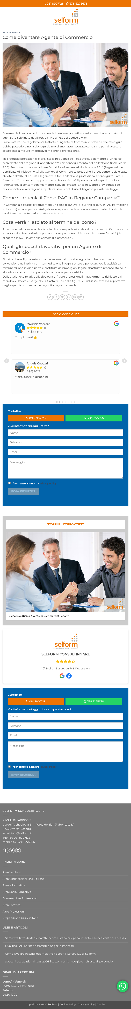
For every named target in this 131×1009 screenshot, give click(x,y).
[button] (5, 17)
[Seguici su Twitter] (12, 850)
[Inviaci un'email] (18, 850)
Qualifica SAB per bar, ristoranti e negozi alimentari (39, 946)
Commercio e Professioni (20, 898)
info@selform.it (21, 833)
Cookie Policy (68, 1004)
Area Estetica (11, 905)
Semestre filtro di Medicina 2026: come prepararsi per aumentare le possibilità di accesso (65, 938)
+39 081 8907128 (19, 837)
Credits (101, 1004)
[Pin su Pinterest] (75, 297)
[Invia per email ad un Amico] (68, 297)
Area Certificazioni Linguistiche (24, 878)
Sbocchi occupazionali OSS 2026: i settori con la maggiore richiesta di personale (59, 961)
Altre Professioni (14, 911)
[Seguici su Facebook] (6, 850)
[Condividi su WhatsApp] (50, 297)
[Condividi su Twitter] (62, 297)
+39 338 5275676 (24, 842)
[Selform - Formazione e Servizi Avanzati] (65, 17)
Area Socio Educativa (17, 891)
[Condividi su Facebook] (56, 297)
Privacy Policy (48, 483)
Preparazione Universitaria (20, 918)
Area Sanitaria (11, 32)
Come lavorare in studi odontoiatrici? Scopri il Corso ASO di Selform (50, 953)
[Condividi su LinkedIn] (81, 297)
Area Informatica (14, 885)
